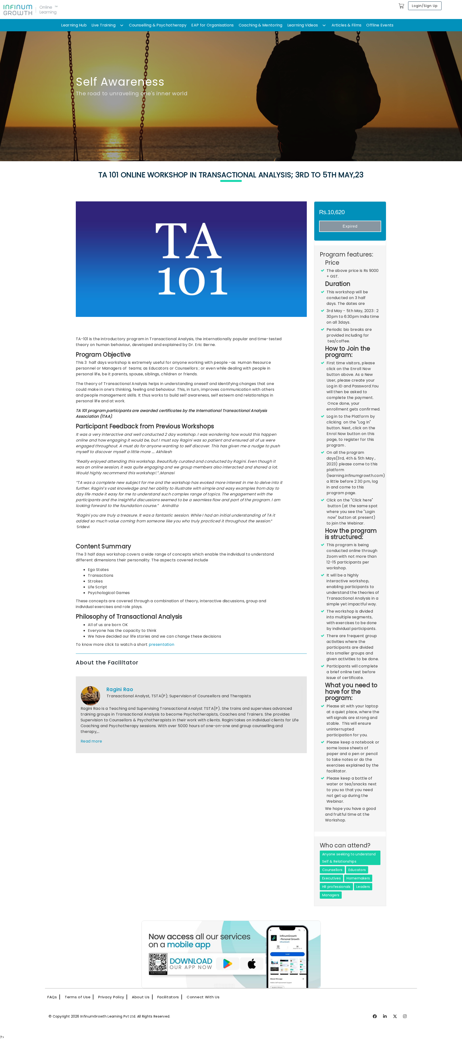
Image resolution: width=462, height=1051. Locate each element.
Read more (91, 741)
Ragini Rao (120, 689)
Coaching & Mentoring (260, 25)
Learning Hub (74, 25)
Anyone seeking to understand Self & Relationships (349, 858)
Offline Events (379, 25)
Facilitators (168, 997)
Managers (330, 895)
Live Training (103, 25)
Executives (331, 878)
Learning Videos (302, 25)
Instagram (405, 1016)
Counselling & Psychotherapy (157, 25)
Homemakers (358, 878)
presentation (161, 644)
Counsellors (332, 869)
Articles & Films (347, 25)
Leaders (363, 886)
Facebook (375, 1016)
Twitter (395, 1016)
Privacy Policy (111, 997)
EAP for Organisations (212, 25)
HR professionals (336, 886)
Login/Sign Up (425, 5)
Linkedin (385, 1016)
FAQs (52, 997)
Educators (357, 869)
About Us (141, 997)
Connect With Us (203, 997)
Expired (350, 226)
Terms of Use (77, 997)
